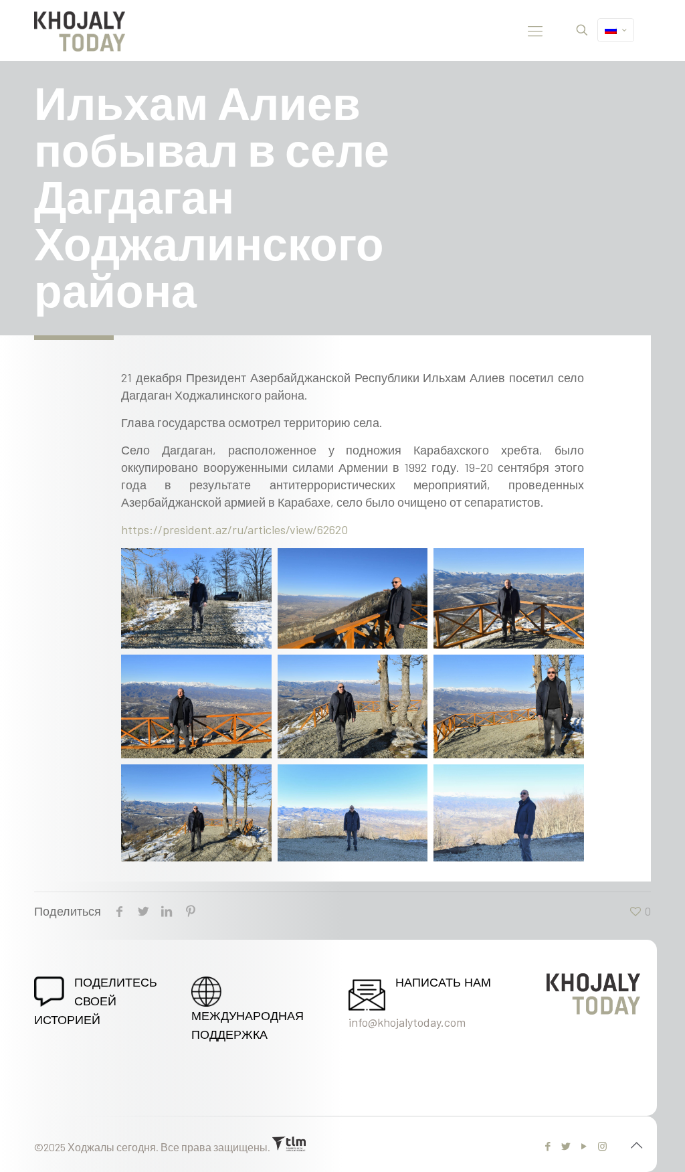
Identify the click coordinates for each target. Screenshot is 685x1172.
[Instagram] (602, 1146)
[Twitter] (566, 1146)
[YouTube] (584, 1146)
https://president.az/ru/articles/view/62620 (234, 529)
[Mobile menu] (535, 30)
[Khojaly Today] (79, 30)
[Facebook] (548, 1146)
